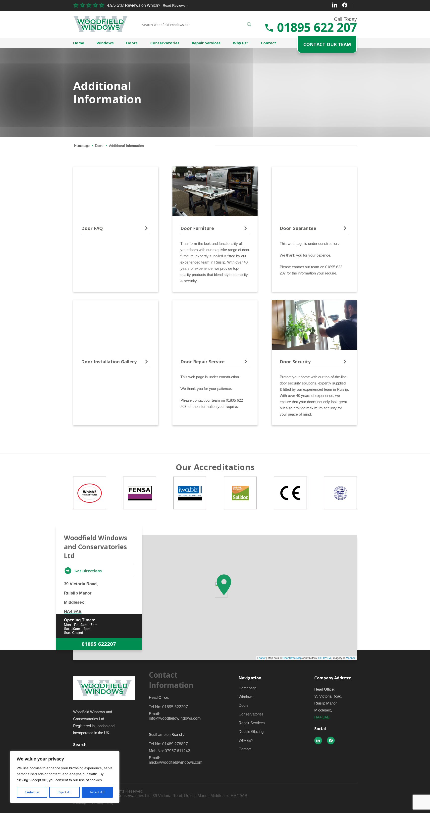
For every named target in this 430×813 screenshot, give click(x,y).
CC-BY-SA (324, 658)
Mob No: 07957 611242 (169, 751)
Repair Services (206, 42)
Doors (132, 42)
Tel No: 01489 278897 (168, 744)
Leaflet (261, 658)
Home (78, 42)
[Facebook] (345, 5)
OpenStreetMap (292, 658)
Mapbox (351, 658)
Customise (32, 792)
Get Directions (88, 570)
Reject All (64, 792)
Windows (105, 42)
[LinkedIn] (335, 5)
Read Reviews (174, 5)
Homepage (82, 146)
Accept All (97, 792)
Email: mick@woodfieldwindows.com (175, 760)
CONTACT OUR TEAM (327, 44)
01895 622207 (99, 644)
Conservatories (164, 42)
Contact (268, 42)
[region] (64, 777)
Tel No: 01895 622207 (168, 707)
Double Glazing (251, 731)
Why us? (240, 42)
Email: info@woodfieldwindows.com (175, 716)
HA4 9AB (321, 717)
